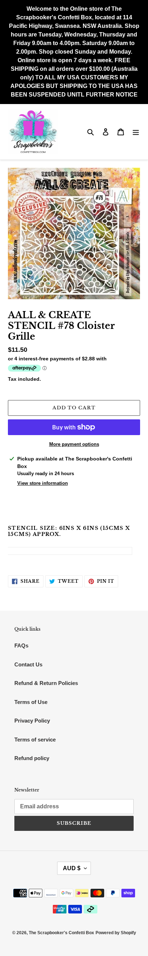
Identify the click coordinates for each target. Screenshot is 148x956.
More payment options (74, 444)
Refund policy (31, 758)
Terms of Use (30, 702)
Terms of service (35, 739)
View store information (42, 483)
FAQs (21, 645)
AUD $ (71, 868)
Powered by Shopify (116, 932)
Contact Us (28, 664)
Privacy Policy (32, 721)
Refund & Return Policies (46, 683)
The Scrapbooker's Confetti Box (61, 932)
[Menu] (135, 131)
